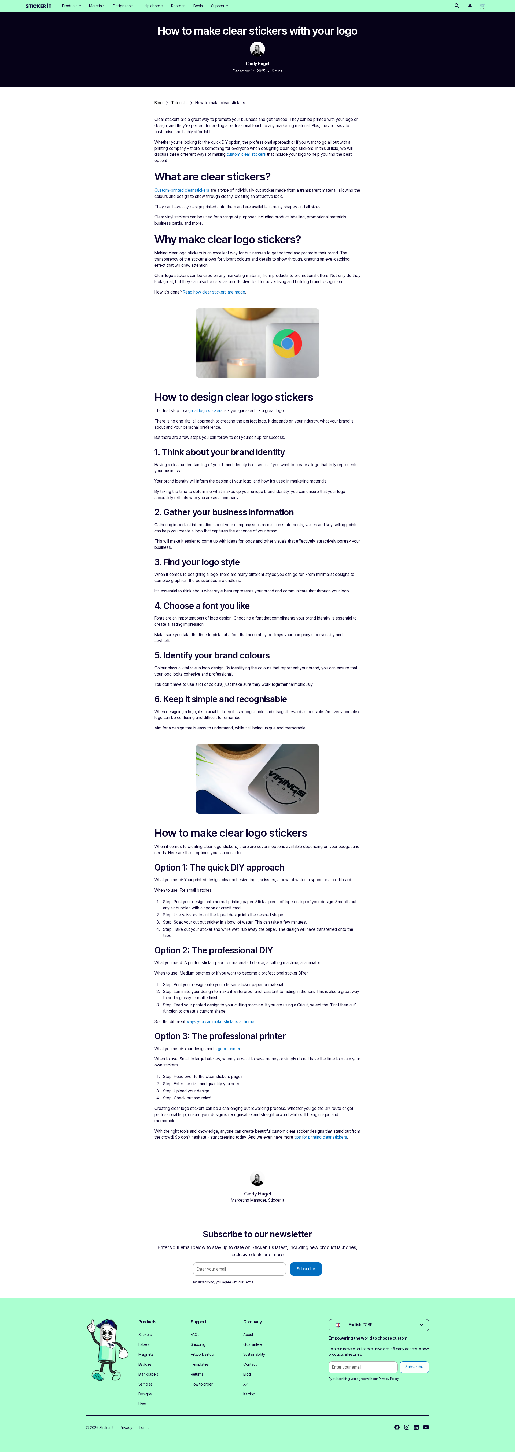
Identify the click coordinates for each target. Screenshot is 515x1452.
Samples (145, 1384)
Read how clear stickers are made (214, 292)
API (246, 1384)
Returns (197, 1374)
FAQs (195, 1334)
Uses (142, 1404)
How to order (202, 1384)
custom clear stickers (246, 154)
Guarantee (252, 1344)
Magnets (145, 1354)
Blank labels (148, 1374)
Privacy (126, 1427)
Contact (250, 1364)
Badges (144, 1364)
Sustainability (254, 1354)
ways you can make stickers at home (220, 1021)
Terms (248, 1282)
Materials (96, 5)
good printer (229, 1048)
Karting (249, 1394)
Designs (145, 1394)
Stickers (145, 1334)
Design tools (123, 5)
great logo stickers (205, 410)
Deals (198, 5)
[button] (71, 6)
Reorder (178, 5)
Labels (143, 1344)
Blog (247, 1374)
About (248, 1334)
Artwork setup (202, 1354)
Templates (199, 1364)
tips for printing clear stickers (320, 1137)
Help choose (152, 5)
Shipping (198, 1344)
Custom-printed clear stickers (181, 190)
